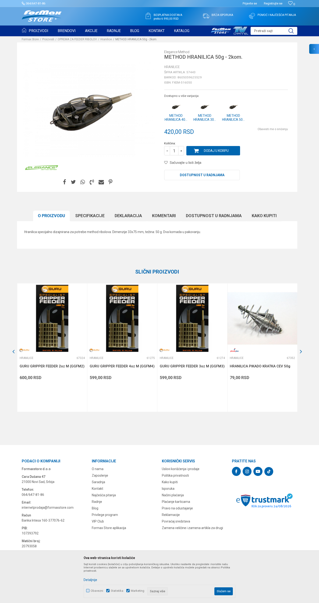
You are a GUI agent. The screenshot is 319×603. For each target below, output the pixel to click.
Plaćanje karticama (176, 502)
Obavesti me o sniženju (273, 129)
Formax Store (30, 39)
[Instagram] (247, 471)
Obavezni (97, 590)
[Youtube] (257, 471)
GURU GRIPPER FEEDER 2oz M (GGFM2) (52, 366)
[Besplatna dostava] (148, 16)
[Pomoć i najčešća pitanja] (252, 16)
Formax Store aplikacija (109, 528)
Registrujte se (273, 3)
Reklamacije (171, 515)
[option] (52, 347)
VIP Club (98, 521)
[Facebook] (64, 182)
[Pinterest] (110, 182)
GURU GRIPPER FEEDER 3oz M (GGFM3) (192, 366)
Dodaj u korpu (216, 151)
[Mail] (101, 182)
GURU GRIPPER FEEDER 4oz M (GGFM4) (122, 366)
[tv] (229, 30)
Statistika (117, 590)
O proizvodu (51, 215)
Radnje (97, 502)
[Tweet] (73, 182)
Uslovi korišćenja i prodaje (180, 469)
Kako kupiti (264, 215)
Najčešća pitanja (104, 495)
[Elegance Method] (41, 167)
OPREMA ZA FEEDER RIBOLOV (77, 39)
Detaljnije (90, 580)
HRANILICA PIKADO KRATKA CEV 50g (260, 366)
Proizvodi (48, 39)
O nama (97, 469)
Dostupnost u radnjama (202, 175)
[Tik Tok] (268, 471)
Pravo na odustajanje (177, 508)
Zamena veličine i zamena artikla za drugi (192, 528)
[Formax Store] (42, 16)
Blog (95, 508)
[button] (274, 31)
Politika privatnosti (175, 475)
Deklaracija (128, 215)
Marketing (137, 590)
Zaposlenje (100, 475)
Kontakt (97, 488)
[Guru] (24, 350)
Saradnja (98, 482)
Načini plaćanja (173, 495)
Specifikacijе (90, 215)
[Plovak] (234, 350)
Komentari (164, 215)
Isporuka (168, 488)
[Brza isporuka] (206, 16)
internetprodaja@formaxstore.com (48, 507)
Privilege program (105, 515)
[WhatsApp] (82, 182)
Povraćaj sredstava (176, 521)
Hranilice (106, 39)
